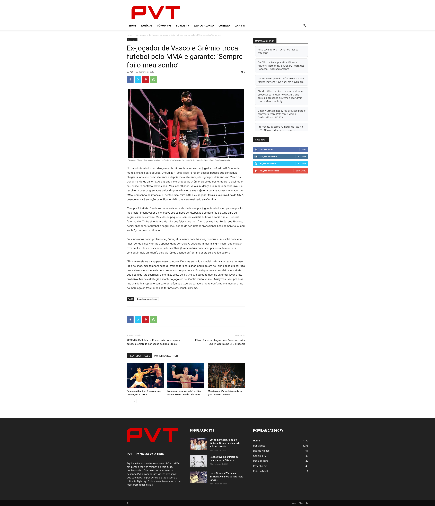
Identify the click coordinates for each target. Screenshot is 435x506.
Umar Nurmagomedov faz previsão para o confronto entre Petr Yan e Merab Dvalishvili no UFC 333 (282, 114)
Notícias (147, 25)
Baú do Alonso (204, 25)
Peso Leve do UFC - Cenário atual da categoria (278, 51)
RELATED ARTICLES (139, 355)
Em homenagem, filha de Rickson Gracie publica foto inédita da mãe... (225, 443)
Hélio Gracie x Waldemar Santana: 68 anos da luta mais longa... (226, 476)
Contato (224, 25)
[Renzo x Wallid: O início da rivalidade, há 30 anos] (198, 461)
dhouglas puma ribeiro (147, 299)
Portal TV (182, 25)
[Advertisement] (246, 12)
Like (304, 149)
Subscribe (301, 170)
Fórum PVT (164, 25)
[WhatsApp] (153, 79)
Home (132, 25)
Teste (293, 502)
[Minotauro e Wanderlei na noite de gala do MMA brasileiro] (226, 375)
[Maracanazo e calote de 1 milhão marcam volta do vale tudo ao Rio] (185, 375)
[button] (304, 26)
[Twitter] (138, 79)
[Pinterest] (145, 79)
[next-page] (134, 401)
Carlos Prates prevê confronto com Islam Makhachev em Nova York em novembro (281, 80)
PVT (131, 72)
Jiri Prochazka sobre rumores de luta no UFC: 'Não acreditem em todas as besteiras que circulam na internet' (280, 130)
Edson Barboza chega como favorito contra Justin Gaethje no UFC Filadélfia (220, 342)
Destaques (141, 34)
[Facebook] (130, 79)
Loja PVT (239, 25)
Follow (302, 156)
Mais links (303, 502)
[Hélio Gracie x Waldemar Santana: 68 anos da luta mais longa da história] (198, 477)
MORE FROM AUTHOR (166, 355)
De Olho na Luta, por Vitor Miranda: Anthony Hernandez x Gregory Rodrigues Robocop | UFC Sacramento (281, 66)
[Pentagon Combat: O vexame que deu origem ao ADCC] (145, 375)
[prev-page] (129, 401)
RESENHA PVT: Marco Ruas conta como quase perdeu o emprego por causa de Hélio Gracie (153, 342)
